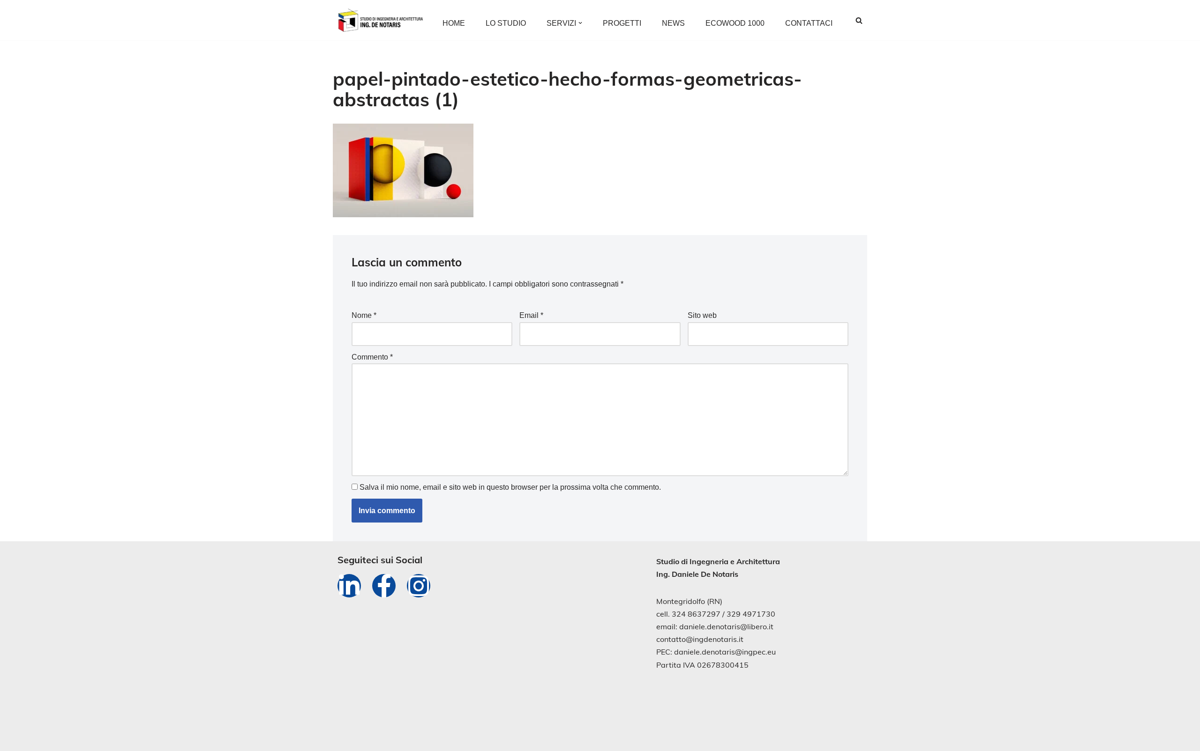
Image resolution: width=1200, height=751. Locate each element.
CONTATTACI (808, 23)
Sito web (702, 315)
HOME (453, 23)
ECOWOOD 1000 (735, 23)
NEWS (673, 23)
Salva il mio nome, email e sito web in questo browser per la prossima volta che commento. (510, 487)
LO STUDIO (506, 23)
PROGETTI (622, 23)
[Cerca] (858, 20)
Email (531, 315)
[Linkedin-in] (349, 585)
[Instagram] (418, 585)
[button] (580, 23)
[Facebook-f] (384, 585)
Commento (372, 357)
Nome (364, 315)
